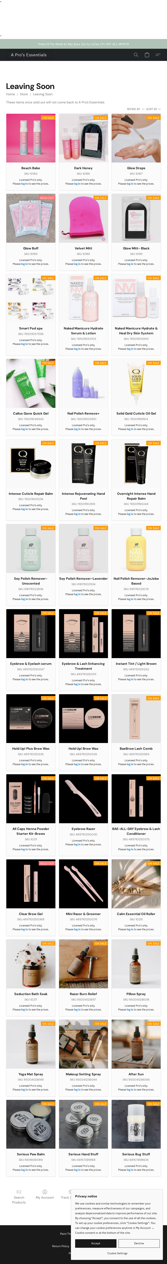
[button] (29, 55)
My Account (45, 1197)
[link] (117, 1252)
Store (24, 94)
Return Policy (60, 1246)
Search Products (19, 1199)
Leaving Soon (43, 94)
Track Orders (70, 1197)
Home (10, 94)
